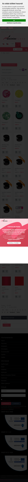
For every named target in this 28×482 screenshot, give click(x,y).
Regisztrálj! (11, 27)
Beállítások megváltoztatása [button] (14, 23)
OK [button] (14, 20)
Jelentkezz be (3, 27)
